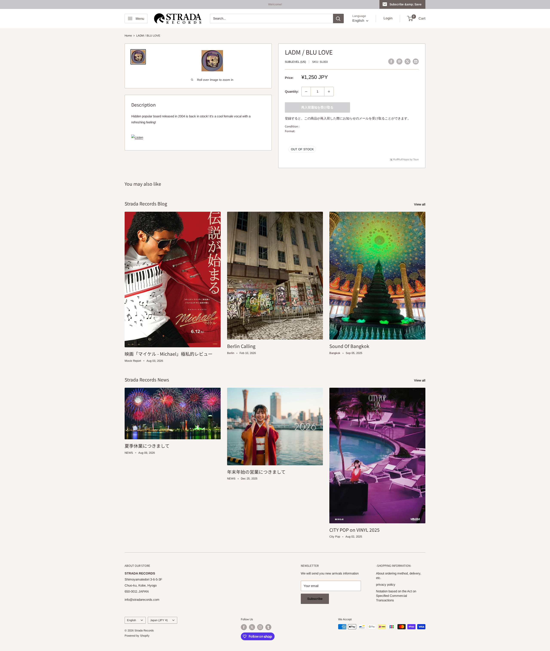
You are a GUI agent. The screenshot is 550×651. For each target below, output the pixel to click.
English (131, 620)
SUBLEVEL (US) (295, 61)
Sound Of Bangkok (349, 346)
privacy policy (385, 584)
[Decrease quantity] (306, 91)
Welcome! (275, 4)
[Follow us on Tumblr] (268, 627)
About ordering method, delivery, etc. (398, 575)
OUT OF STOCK (302, 149)
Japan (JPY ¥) (159, 620)
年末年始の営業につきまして (256, 472)
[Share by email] (416, 61)
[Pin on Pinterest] (399, 61)
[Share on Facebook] (391, 61)
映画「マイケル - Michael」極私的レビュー (168, 354)
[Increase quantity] (328, 91)
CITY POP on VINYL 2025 (354, 530)
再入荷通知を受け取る (317, 107)
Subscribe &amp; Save (406, 4)
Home (128, 35)
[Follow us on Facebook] (244, 627)
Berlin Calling (241, 346)
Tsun (416, 159)
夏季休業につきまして (147, 446)
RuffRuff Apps (401, 159)
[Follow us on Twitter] (252, 627)
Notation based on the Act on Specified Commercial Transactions (396, 595)
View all (420, 204)
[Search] (338, 18)
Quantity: (292, 91)
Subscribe (314, 598)
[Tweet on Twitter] (408, 61)
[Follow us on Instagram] (260, 627)
